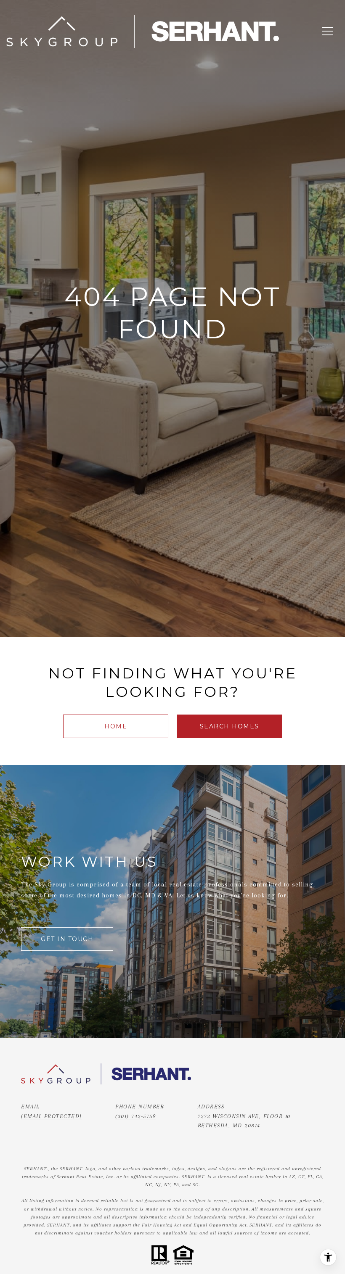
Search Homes (229, 726)
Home (115, 726)
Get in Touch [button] (67, 939)
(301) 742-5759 (135, 1116)
